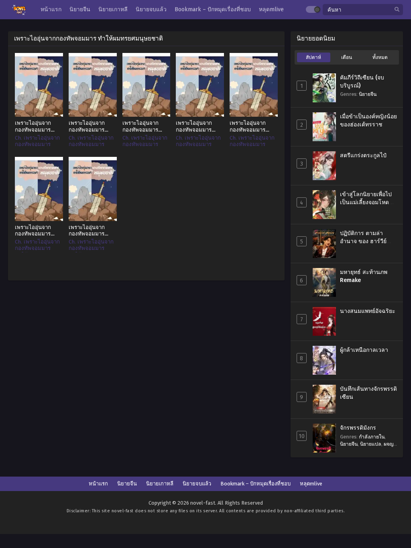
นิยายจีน (367, 94)
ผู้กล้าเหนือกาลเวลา (364, 350)
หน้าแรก (98, 484)
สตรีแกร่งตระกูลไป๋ (363, 155)
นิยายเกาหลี (159, 484)
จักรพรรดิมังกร (358, 427)
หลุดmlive (311, 484)
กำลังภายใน (372, 437)
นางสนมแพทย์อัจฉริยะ (367, 311)
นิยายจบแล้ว (197, 484)
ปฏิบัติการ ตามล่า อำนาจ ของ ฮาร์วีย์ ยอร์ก (363, 241)
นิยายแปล (370, 444)
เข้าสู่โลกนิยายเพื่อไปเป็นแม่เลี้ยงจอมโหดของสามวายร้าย (366, 202)
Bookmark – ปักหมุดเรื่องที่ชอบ (255, 484)
